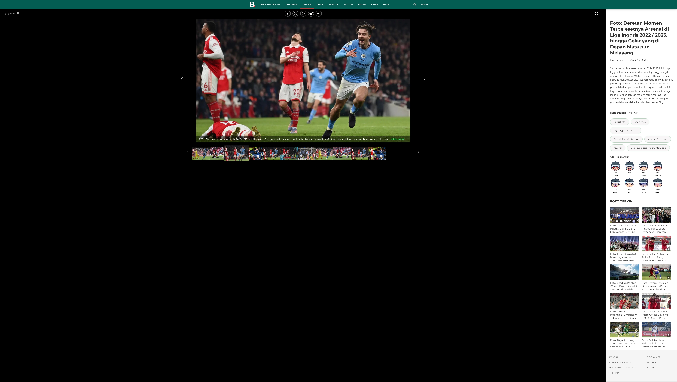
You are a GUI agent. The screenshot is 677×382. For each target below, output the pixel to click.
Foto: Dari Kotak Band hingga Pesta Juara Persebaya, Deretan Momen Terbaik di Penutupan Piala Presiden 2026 (655, 229)
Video (374, 4)
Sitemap (614, 373)
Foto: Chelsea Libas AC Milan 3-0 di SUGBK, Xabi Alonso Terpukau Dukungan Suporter (624, 229)
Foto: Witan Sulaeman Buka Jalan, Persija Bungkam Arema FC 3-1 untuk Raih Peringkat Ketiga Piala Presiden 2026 (655, 257)
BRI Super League (270, 4)
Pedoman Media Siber (622, 367)
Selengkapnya (397, 138)
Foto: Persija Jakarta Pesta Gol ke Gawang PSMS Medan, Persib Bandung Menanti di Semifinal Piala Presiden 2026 (655, 315)
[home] (252, 5)
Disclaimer (653, 357)
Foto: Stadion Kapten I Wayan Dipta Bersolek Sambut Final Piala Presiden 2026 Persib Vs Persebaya (624, 286)
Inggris (307, 4)
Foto (386, 4)
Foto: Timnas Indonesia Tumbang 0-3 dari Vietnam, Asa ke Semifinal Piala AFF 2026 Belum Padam (624, 315)
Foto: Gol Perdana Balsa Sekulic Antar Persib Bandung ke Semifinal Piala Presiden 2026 (654, 343)
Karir (650, 367)
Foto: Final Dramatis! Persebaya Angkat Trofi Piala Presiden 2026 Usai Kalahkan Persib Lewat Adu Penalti (623, 257)
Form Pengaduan (620, 362)
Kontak (614, 357)
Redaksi (652, 362)
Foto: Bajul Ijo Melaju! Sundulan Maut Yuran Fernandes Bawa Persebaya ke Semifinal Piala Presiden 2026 (623, 343)
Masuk (424, 4)
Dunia (320, 4)
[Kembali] (18, 13)
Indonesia (292, 4)
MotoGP (348, 4)
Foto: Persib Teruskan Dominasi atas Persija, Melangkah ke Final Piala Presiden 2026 (655, 286)
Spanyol (333, 4)
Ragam (362, 4)
